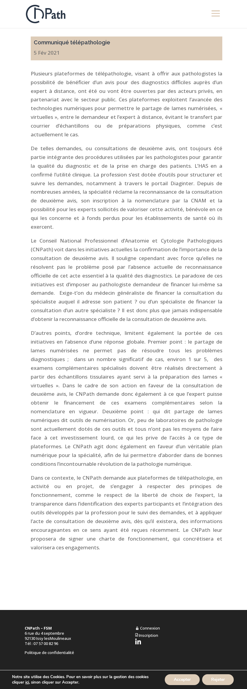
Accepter (182, 679)
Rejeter (218, 679)
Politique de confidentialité (49, 652)
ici (27, 682)
